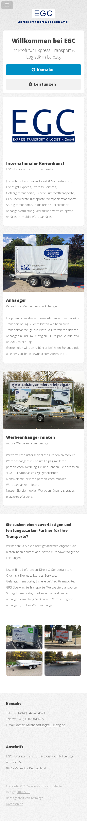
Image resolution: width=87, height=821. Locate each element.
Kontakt (45, 69)
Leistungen (45, 84)
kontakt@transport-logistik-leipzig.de (40, 725)
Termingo (37, 798)
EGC (43, 13)
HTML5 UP (23, 792)
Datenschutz (14, 804)
